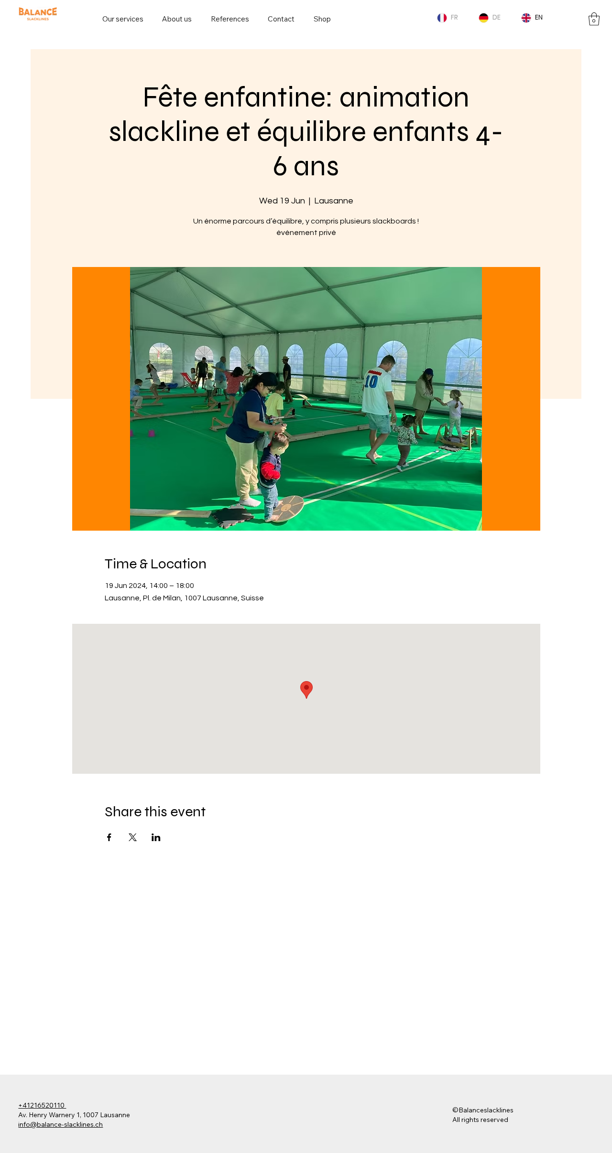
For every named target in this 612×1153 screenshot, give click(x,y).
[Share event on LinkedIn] (156, 837)
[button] (594, 18)
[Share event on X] (132, 837)
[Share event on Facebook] (109, 837)
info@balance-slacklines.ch (60, 1124)
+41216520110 (42, 1105)
